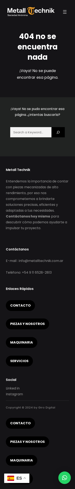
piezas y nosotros (27, 323)
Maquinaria (21, 342)
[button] (64, 477)
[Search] (58, 132)
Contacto (20, 305)
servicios (19, 361)
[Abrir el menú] (64, 12)
